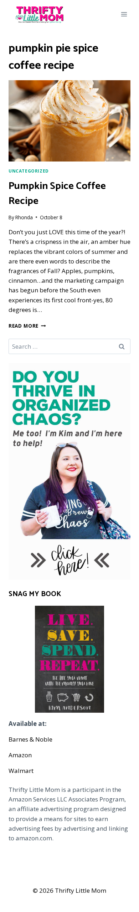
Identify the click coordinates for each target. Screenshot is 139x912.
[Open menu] (123, 14)
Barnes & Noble (30, 739)
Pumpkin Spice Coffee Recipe (57, 193)
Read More (27, 325)
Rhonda (24, 217)
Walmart (21, 771)
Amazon (20, 755)
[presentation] (69, 121)
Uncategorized (29, 171)
